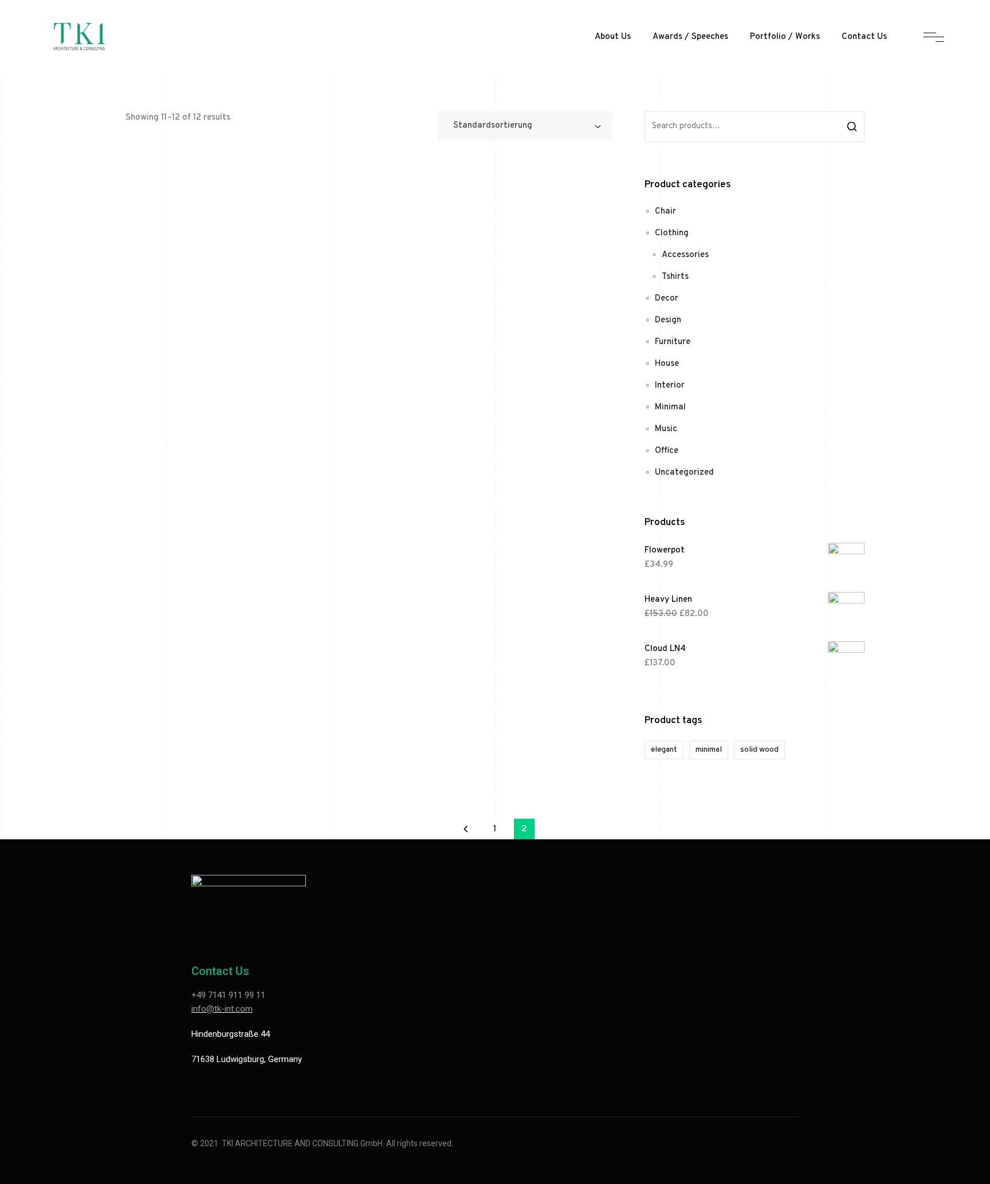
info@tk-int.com (222, 1009)
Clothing (672, 233)
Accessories (685, 255)
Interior (670, 385)
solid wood (759, 750)
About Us (613, 36)
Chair (665, 211)
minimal (709, 750)
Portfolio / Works (785, 36)
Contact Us (864, 36)
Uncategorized (684, 472)
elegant (664, 750)
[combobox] (525, 126)
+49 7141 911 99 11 (228, 995)
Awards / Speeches (690, 36)
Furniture (672, 342)
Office (666, 450)
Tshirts (675, 276)
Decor (666, 298)
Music (666, 429)
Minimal (670, 407)
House (667, 363)
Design (668, 320)
